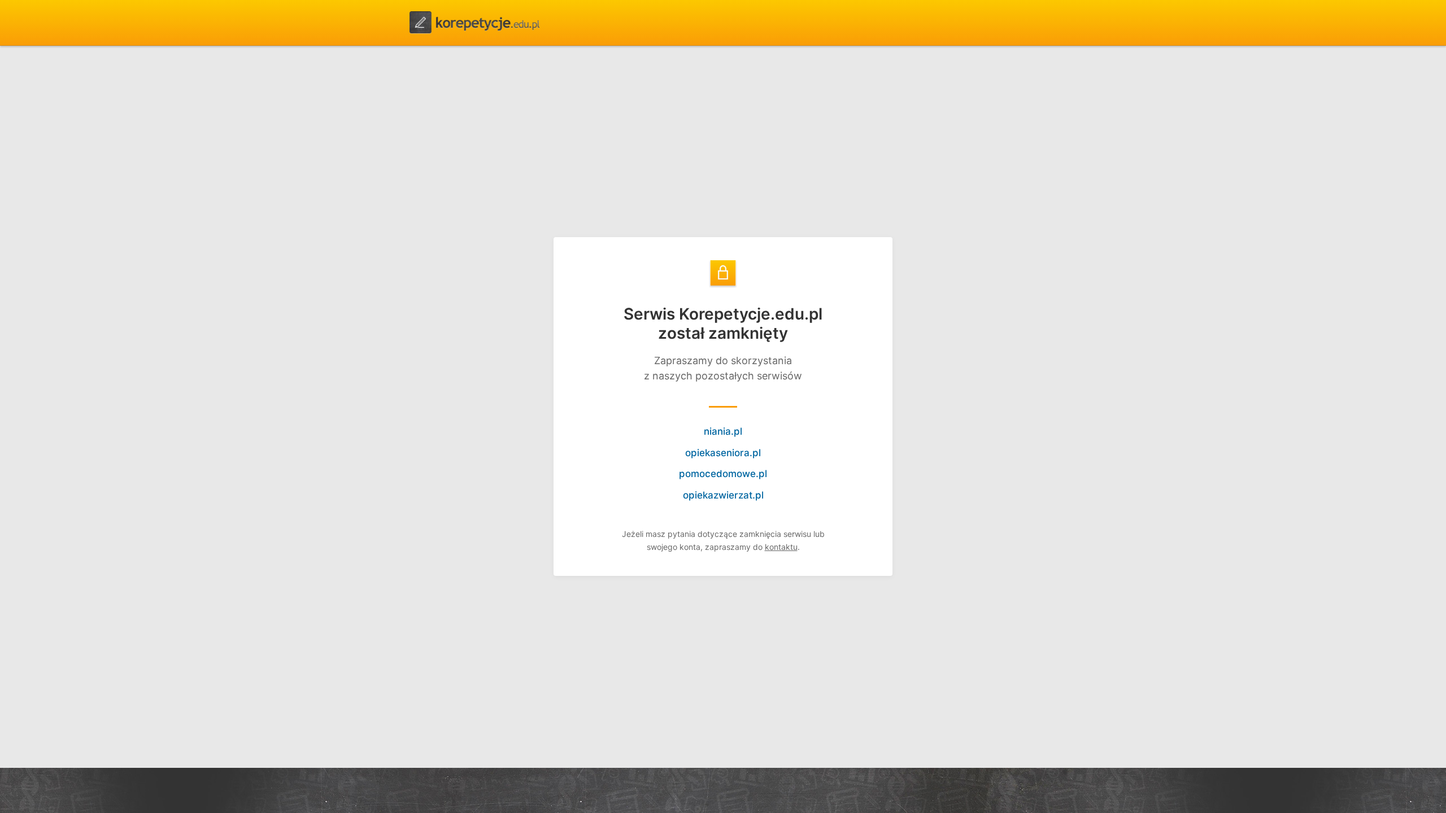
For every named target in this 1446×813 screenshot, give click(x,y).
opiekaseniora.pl (723, 452)
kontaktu (781, 547)
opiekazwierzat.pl (723, 495)
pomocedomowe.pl (723, 473)
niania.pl (723, 431)
